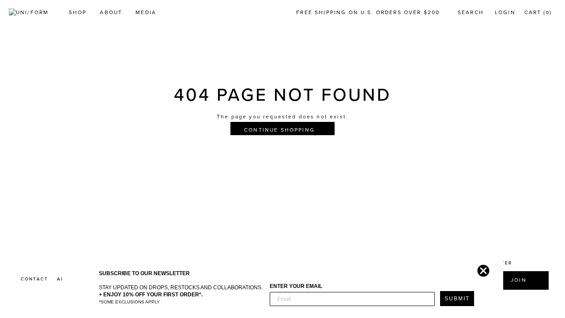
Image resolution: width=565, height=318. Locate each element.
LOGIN (505, 12)
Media (146, 12)
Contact (34, 279)
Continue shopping (279, 130)
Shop (78, 12)
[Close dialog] (481, 268)
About (111, 12)
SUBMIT (457, 298)
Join (519, 280)
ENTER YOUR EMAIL (296, 286)
